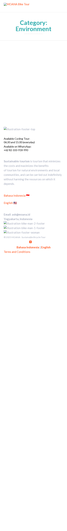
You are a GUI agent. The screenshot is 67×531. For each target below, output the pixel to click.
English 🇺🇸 (10, 202)
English (46, 247)
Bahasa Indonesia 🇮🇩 (17, 195)
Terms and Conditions (17, 251)
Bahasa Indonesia (28, 247)
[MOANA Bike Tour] (17, 6)
